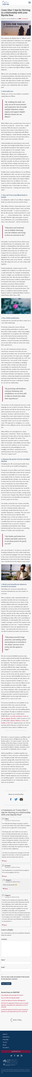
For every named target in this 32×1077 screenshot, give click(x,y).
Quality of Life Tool (7, 723)
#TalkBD (6, 1039)
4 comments (24, 18)
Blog (4, 1045)
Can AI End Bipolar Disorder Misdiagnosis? (13, 1000)
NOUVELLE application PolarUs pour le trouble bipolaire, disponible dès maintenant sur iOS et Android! (14, 1005)
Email (3, 967)
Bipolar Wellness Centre (18, 720)
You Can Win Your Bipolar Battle (10, 998)
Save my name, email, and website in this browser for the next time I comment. (15, 978)
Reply (5, 861)
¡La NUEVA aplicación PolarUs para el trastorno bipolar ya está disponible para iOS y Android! (14, 1010)
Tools (5, 1042)
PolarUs (6, 1047)
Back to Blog (17, 1020)
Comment (4, 939)
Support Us (16, 1051)
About (5, 1034)
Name (3, 960)
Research (6, 1037)
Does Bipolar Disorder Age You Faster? (12, 995)
